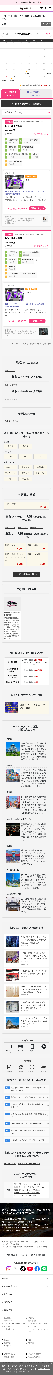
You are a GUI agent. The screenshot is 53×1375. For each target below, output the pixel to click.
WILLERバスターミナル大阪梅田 (28, 1184)
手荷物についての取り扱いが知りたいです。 (28, 1140)
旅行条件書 (8, 1321)
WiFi (10, 479)
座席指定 (40, 467)
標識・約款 (32, 1321)
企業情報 (7, 1318)
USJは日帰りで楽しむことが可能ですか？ (27, 1124)
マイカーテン (10, 473)
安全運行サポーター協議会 (29, 1164)
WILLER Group (9, 1354)
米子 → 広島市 (11, 399)
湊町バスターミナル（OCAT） (27, 1193)
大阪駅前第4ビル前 (22, 1190)
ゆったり (25, 467)
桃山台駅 (36, 1190)
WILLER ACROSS (34, 1357)
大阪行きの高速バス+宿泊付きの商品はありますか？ (28, 1105)
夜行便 (25, 446)
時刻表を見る (42, 134)
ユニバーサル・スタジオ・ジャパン (29, 1187)
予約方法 (27, 1061)
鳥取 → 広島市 (11, 385)
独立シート (10, 467)
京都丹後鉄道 (9, 1357)
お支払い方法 (27, 1040)
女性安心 (25, 473)
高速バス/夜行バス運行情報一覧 (26, 2)
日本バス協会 (10, 1164)
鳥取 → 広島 (10, 371)
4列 (40, 457)
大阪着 (15, 421)
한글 (29, 1340)
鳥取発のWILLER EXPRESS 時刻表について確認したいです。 (28, 1089)
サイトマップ (9, 1326)
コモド (28, 180)
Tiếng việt (7, 1346)
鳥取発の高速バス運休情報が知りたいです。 (28, 1097)
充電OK (25, 479)
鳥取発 (8, 421)
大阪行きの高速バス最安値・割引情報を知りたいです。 (28, 1115)
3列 (25, 457)
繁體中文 (7, 1343)
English (6, 1340)
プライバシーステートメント (14, 1324)
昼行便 (10, 446)
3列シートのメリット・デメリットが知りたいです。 (28, 1131)
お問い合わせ (32, 1326)
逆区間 (48, 24)
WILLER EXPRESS (34, 1354)
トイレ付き (40, 473)
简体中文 (31, 1343)
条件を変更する (26, 103)
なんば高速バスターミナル (25, 1196)
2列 (10, 457)
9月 (46, 34)
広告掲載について (10, 1329)
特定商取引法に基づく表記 (37, 1324)
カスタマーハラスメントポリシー (38, 1330)
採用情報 (31, 1318)
